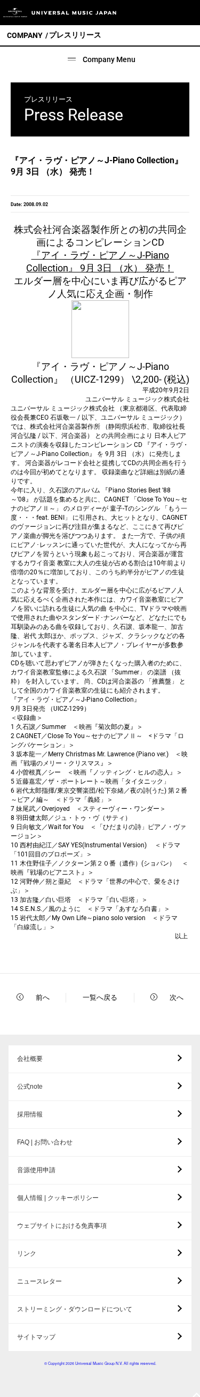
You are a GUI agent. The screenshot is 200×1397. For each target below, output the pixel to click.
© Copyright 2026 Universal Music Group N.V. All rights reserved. (100, 1363)
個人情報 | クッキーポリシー (58, 1198)
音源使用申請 (36, 1170)
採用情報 (30, 1114)
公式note (30, 1086)
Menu (188, 12)
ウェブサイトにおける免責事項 (62, 1225)
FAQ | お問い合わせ (45, 1142)
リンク (26, 1253)
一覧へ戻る (100, 997)
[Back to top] (196, 1396)
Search (164, 12)
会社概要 (30, 1058)
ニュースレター (39, 1281)
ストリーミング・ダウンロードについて (74, 1309)
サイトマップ (36, 1337)
